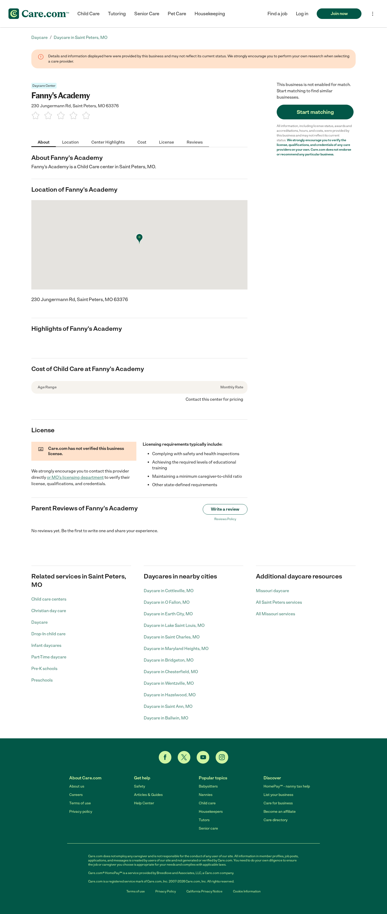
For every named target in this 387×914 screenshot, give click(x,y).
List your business (278, 795)
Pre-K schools (44, 668)
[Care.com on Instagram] (222, 757)
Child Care (88, 14)
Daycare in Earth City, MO (168, 613)
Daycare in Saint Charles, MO (172, 636)
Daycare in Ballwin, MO (166, 717)
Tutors (204, 820)
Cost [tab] (141, 141)
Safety (139, 786)
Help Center (144, 803)
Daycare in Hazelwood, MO (170, 694)
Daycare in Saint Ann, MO (168, 706)
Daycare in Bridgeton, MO (169, 660)
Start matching (315, 112)
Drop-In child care (48, 633)
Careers (76, 795)
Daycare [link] (39, 37)
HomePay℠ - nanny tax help (287, 786)
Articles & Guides (148, 795)
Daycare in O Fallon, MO (167, 602)
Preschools (42, 680)
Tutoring (117, 14)
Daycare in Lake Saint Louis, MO (174, 625)
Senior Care (146, 14)
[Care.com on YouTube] (203, 757)
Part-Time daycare (48, 656)
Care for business (278, 803)
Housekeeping (210, 14)
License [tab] (166, 141)
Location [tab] (70, 141)
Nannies (205, 795)
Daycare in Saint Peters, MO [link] (80, 37)
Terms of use (80, 803)
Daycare (39, 622)
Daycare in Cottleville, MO (169, 590)
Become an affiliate (280, 811)
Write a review (225, 509)
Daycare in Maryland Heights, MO (176, 648)
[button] (302, 14)
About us (76, 786)
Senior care (208, 828)
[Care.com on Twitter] (184, 757)
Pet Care (177, 14)
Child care (207, 803)
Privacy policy (80, 811)
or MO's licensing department (75, 477)
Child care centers (48, 599)
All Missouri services (275, 613)
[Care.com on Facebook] (165, 757)
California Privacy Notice (204, 891)
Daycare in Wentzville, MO (169, 683)
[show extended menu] (373, 13)
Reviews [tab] (195, 141)
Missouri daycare (272, 590)
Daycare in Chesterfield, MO (171, 671)
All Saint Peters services (279, 602)
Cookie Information (247, 891)
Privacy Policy (165, 891)
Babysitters (208, 786)
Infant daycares (46, 645)
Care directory (275, 820)
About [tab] (43, 141)
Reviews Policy (225, 519)
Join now (339, 13)
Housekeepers (211, 811)
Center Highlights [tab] (108, 141)
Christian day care (48, 610)
